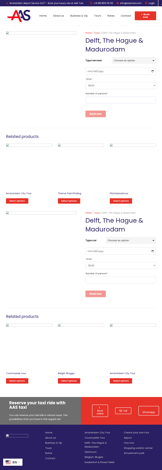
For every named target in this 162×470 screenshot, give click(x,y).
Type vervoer (93, 60)
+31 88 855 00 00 (103, 3)
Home (88, 32)
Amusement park (134, 453)
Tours (97, 32)
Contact (50, 458)
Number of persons (97, 93)
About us (50, 437)
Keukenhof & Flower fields (100, 462)
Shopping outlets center (138, 448)
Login (152, 3)
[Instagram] (10, 455)
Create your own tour (136, 432)
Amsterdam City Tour (97, 432)
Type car (91, 240)
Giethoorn (91, 452)
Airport (128, 437)
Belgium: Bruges (94, 457)
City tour (129, 442)
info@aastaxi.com (131, 3)
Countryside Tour (95, 437)
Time (89, 79)
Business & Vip (53, 442)
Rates (48, 453)
